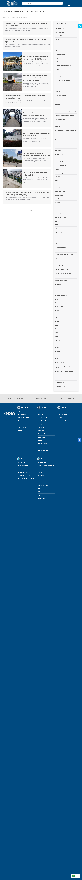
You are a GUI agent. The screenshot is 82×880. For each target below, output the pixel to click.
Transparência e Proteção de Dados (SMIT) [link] (66, 371)
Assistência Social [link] (59, 32)
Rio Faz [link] (56, 299)
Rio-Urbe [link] (57, 314)
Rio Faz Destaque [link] (59, 302)
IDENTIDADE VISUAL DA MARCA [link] (66, 398)
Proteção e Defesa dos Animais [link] (63, 273)
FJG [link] (56, 147)
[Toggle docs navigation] (69, 5)
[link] (80, 26)
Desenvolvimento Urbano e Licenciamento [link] (65, 111)
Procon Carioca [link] (59, 262)
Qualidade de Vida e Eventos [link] (62, 276)
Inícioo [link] (4, 17)
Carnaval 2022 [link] (58, 35)
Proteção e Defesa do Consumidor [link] (63, 269)
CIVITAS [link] (57, 69)
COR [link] (56, 84)
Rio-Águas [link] (57, 310)
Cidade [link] (56, 58)
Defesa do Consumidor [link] (60, 95)
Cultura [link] (57, 87)
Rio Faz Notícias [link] (59, 306)
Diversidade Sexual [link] (60, 119)
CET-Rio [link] (9, 17)
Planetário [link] (57, 250)
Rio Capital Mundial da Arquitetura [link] (63, 295)
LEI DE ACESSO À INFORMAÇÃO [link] (15, 398)
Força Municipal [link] (59, 154)
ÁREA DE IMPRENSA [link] (41, 398)
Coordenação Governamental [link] (62, 80)
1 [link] (23, 210)
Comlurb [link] (57, 73)
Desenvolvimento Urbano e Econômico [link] (64, 108)
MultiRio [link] (57, 224)
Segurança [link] (57, 340)
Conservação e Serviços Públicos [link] (63, 76)
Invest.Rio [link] (57, 198)
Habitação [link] (57, 176)
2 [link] (26, 210)
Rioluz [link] (56, 325)
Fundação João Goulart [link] (61, 158)
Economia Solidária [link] (60, 123)
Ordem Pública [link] (58, 232)
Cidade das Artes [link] (59, 61)
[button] (61, 3)
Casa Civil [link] (57, 39)
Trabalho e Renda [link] (59, 362)
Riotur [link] (56, 328)
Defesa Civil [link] (58, 91)
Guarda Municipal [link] (59, 173)
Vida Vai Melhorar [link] (59, 382)
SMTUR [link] (56, 358)
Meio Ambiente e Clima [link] (61, 217)
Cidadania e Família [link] (60, 54)
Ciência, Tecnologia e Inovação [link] (63, 65)
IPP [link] (56, 206)
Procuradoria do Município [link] (62, 265)
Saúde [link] (56, 332)
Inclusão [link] (57, 180)
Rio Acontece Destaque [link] (61, 288)
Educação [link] (57, 126)
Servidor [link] (57, 347)
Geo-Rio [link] (57, 169)
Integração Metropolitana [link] (61, 187)
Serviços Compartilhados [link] (61, 343)
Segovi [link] (56, 336)
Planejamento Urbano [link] (60, 247)
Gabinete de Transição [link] (60, 165)
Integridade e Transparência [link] (62, 191)
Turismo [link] (57, 378)
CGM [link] (56, 50)
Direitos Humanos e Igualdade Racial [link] (64, 115)
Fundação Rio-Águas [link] (60, 161)
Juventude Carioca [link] (59, 213)
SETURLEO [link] (57, 351)
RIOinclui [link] (57, 321)
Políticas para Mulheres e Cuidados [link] (64, 254)
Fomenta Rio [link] (58, 150)
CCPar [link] (56, 43)
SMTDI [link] (56, 354)
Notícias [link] (57, 228)
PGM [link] (56, 243)
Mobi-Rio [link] (57, 221)
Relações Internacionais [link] (61, 280)
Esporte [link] (57, 135)
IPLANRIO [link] (57, 202)
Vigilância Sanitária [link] (60, 386)
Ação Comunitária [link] (59, 28)
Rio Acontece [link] (58, 284)
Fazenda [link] (57, 139)
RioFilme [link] (57, 317)
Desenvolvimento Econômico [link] (62, 99)
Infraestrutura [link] (58, 184)
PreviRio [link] (57, 258)
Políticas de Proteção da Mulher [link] (63, 141)
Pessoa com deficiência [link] (61, 239)
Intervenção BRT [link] (59, 195)
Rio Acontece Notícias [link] (60, 291)
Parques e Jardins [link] (59, 236)
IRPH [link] (56, 210)
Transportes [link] (58, 375)
